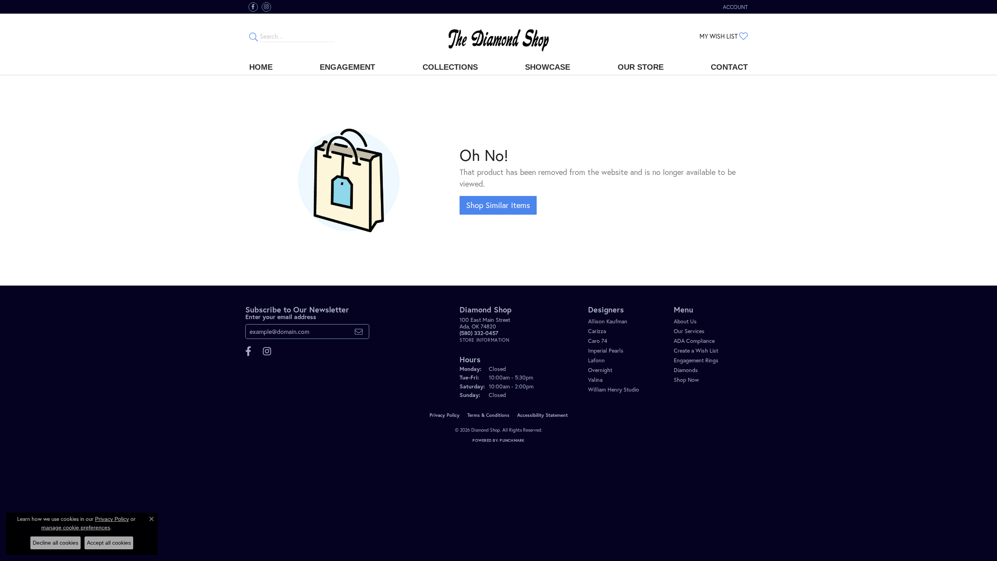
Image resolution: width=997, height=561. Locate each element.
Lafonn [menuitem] (596, 360)
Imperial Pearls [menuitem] (606, 350)
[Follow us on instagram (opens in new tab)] (266, 7)
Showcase (547, 67)
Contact (729, 67)
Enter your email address (280, 316)
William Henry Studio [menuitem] (613, 389)
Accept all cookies (109, 543)
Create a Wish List (696, 350)
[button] (734, 7)
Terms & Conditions (488, 415)
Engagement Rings (696, 360)
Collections (450, 67)
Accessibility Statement (542, 415)
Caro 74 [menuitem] (597, 340)
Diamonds (686, 370)
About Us (685, 321)
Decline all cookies (55, 543)
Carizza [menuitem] (597, 331)
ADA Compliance (694, 340)
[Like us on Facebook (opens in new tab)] (253, 7)
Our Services (689, 331)
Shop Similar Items (498, 205)
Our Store (641, 67)
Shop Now (686, 379)
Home (261, 67)
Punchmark (512, 440)
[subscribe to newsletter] (359, 332)
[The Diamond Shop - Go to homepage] (498, 36)
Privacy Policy (445, 415)
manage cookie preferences (75, 527)
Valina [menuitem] (595, 379)
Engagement (347, 67)
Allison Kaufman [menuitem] (607, 321)
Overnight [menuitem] (600, 370)
